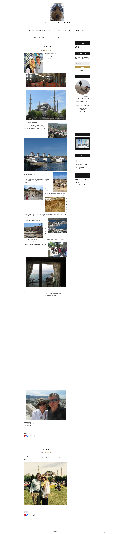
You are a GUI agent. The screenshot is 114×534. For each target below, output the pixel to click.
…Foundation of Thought (81, 186)
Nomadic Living (65, 30)
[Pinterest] (78, 47)
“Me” (33, 30)
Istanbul (45, 449)
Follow (82, 67)
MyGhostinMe (83, 96)
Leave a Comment (47, 50)
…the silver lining (76, 30)
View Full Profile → (82, 111)
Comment (84, 30)
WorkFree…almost (83, 164)
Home (29, 30)
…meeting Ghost (79, 182)
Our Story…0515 (46, 47)
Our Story (41, 44)
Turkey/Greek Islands (48, 44)
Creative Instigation (57, 22)
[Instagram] (76, 47)
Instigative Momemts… (41, 30)
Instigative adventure (54, 30)
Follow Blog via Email (82, 53)
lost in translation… (80, 184)
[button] (80, 145)
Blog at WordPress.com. (57, 531)
